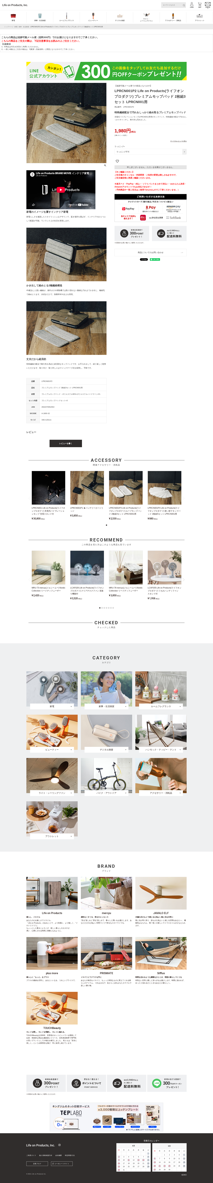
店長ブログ (37, 1164)
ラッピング (120, 146)
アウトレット (199, 20)
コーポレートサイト (61, 1164)
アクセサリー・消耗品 (173, 20)
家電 (13, 20)
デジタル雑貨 (120, 20)
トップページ (8, 26)
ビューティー (93, 20)
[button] (106, 525)
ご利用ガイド (31, 1155)
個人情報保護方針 (45, 1155)
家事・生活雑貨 (40, 20)
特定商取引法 (70, 1155)
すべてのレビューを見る (178, 141)
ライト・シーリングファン (146, 20)
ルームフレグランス (66, 20)
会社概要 (58, 1155)
